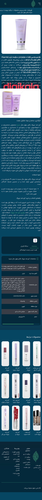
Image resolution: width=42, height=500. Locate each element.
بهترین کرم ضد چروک (18, 212)
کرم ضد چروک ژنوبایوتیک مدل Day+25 (27, 369)
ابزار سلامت (27, 467)
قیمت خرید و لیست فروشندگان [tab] (28, 250)
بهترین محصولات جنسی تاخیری (17, 467)
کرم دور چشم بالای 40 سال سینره (37, 369)
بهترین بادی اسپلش (16, 460)
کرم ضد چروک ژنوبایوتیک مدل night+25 (27, 401)
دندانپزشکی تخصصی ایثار (5, 453)
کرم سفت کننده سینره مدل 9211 (27, 433)
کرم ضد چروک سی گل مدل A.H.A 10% (5, 433)
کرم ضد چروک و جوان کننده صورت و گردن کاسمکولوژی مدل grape (5, 401)
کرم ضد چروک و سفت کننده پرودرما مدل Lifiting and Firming (16, 433)
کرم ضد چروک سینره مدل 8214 (16, 369)
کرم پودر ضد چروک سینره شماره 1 (37, 401)
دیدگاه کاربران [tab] (24, 246)
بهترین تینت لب (16, 474)
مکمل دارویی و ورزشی (26, 463)
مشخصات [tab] (34, 246)
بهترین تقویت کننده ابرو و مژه (16, 454)
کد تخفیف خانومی (6, 458)
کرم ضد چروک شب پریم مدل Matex (38, 433)
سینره (18, 125)
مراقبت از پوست (27, 458)
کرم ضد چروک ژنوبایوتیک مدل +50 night (6, 369)
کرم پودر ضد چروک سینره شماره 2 (16, 401)
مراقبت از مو (26, 454)
